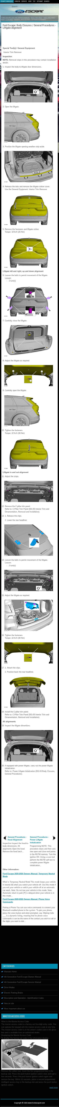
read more (53, 1087)
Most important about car (14, 1009)
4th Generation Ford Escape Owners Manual (22, 977)
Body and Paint (36, 17)
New (29, 1)
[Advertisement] (29, 37)
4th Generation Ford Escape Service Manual (22, 982)
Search (46, 1)
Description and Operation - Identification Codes (24, 998)
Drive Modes (9, 987)
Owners (17, 1)
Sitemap (40, 1)
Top (34, 1)
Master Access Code (14, 1016)
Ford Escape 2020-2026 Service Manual (15, 17)
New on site (9, 1003)
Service (24, 1)
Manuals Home (10, 972)
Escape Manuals (7, 1)
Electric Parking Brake (13, 993)
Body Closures (7, 19)
